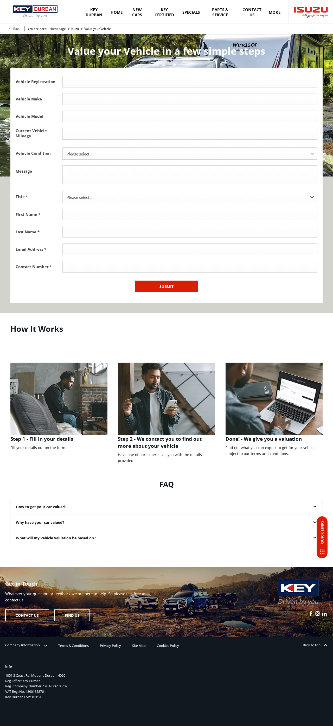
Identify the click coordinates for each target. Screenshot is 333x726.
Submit (166, 286)
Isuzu (75, 28)
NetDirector (14, 718)
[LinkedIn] (324, 613)
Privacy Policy (110, 645)
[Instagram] (317, 613)
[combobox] (189, 153)
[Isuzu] (311, 12)
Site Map (139, 645)
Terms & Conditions (73, 645)
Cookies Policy (168, 645)
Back (16, 28)
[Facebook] (311, 613)
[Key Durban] (35, 11)
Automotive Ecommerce (48, 718)
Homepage (58, 28)
